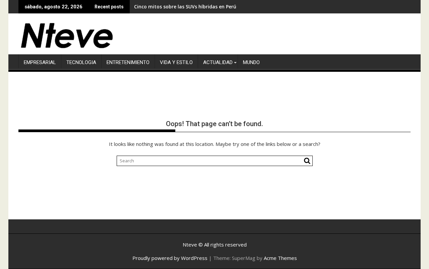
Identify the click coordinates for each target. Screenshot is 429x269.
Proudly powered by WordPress (169, 258)
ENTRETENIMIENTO (128, 62)
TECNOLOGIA (81, 62)
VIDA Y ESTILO (176, 62)
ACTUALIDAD (218, 62)
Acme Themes (280, 258)
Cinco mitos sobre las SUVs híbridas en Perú (185, 6)
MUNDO (251, 62)
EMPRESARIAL (40, 62)
